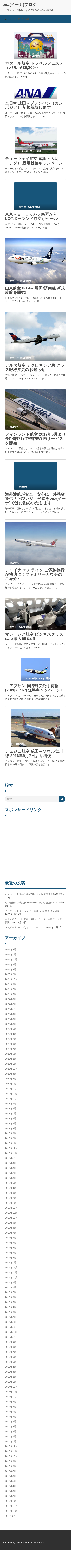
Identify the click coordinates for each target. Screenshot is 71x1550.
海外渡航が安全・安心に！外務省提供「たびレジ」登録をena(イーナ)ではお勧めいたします (35, 498)
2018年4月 (10, 1188)
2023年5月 (10, 1029)
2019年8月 (10, 1108)
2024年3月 (10, 999)
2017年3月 (10, 1252)
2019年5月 (10, 1123)
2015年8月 (10, 1347)
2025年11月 (11, 959)
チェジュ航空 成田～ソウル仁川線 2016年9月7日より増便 (34, 753)
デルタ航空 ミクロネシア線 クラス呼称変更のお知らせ (35, 367)
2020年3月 (10, 1073)
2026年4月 (10, 949)
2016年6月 (10, 1297)
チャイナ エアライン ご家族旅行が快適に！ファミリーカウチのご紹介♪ (35, 574)
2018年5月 (10, 1183)
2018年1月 (10, 1203)
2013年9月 (10, 1461)
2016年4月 (10, 1307)
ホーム (8, 19)
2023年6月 (10, 1024)
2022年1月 (10, 1063)
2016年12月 (11, 1267)
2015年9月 (10, 1342)
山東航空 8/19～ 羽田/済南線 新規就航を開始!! (35, 290)
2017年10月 (11, 1217)
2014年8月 (10, 1406)
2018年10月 (11, 1158)
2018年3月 (10, 1193)
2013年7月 (10, 1471)
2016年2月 (10, 1317)
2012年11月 (11, 1511)
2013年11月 (11, 1451)
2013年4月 (10, 1486)
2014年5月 (10, 1421)
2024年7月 (10, 989)
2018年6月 (10, 1178)
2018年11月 (11, 1153)
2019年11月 (11, 1093)
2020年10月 (11, 1068)
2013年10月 (11, 1456)
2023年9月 (10, 1014)
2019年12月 (11, 1088)
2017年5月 (10, 1242)
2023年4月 (10, 1034)
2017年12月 (11, 1208)
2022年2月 (10, 1058)
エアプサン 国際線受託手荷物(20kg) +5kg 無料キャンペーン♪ (34, 687)
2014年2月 (10, 1436)
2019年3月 (10, 1133)
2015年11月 (11, 1332)
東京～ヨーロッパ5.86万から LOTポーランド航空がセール (31, 216)
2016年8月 (10, 1287)
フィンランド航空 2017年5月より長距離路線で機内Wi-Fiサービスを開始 (35, 438)
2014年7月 (10, 1411)
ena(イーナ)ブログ (20, 4)
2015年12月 (11, 1327)
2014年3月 (10, 1431)
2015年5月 (10, 1362)
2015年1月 (10, 1381)
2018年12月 (11, 1148)
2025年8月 (10, 964)
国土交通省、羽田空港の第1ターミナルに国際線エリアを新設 (34, 921)
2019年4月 (10, 1128)
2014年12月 (11, 1386)
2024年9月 (10, 984)
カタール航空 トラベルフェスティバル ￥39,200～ (34, 65)
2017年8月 (10, 1227)
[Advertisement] (35, 848)
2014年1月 (10, 1441)
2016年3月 (10, 1312)
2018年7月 (10, 1173)
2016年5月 (10, 1302)
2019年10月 (11, 1098)
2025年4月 (10, 969)
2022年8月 (10, 1044)
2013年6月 (10, 1476)
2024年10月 (11, 979)
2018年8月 (10, 1168)
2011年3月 (10, 1516)
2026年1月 (10, 954)
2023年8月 (10, 1019)
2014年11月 (11, 1391)
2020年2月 (10, 1078)
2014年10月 (11, 1396)
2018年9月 (10, 1163)
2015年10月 (11, 1337)
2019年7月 (10, 1113)
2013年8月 (10, 1466)
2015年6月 (10, 1357)
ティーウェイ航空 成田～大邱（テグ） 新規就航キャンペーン (34, 160)
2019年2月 (10, 1138)
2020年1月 (10, 1083)
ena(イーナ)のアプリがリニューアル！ (25, 927)
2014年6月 (10, 1416)
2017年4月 (10, 1247)
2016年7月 (10, 1292)
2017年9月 (10, 1222)
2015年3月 (10, 1371)
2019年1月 (10, 1143)
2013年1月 (10, 1501)
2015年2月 (10, 1376)
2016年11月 (11, 1272)
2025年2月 (10, 974)
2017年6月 (10, 1237)
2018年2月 (10, 1198)
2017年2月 (10, 1257)
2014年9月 (10, 1401)
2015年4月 (10, 1367)
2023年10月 (11, 1009)
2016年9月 (10, 1282)
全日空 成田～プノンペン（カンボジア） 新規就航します (34, 105)
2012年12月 (11, 1506)
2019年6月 (10, 1118)
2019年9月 (10, 1103)
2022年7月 (10, 1049)
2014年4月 (10, 1426)
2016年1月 (10, 1322)
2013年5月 (10, 1481)
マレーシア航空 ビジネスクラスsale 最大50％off (34, 636)
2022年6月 (10, 1053)
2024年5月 (10, 994)
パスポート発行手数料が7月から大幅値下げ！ (29, 894)
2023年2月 (10, 1039)
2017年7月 (10, 1232)
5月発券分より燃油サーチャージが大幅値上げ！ (30, 902)
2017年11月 (11, 1212)
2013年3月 (10, 1491)
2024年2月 (10, 1004)
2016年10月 (11, 1277)
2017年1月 (10, 1262)
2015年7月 (10, 1352)
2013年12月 (11, 1446)
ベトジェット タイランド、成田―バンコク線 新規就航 (33, 911)
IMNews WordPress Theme (30, 1542)
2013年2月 (10, 1496)
